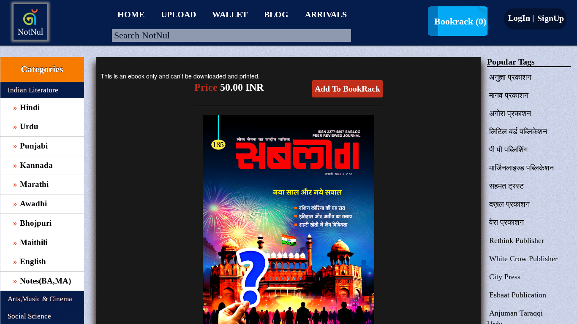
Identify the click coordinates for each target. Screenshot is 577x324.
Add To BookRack (347, 88)
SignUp (549, 18)
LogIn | (521, 17)
